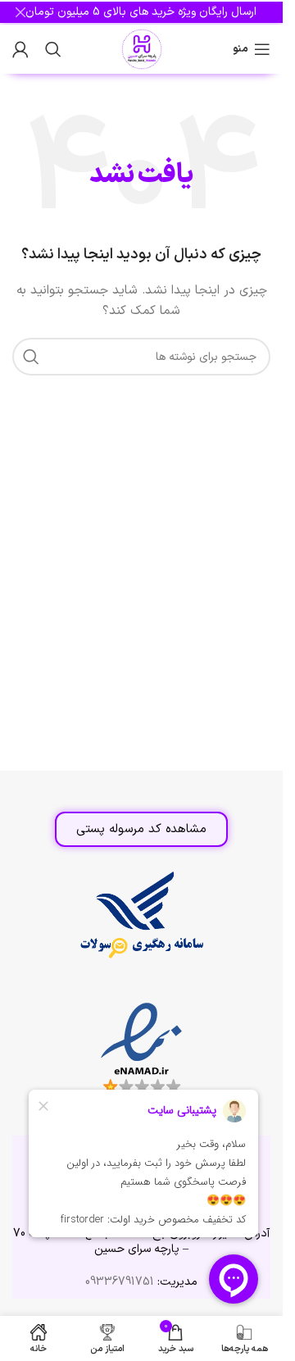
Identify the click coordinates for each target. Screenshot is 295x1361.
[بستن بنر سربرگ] (20, 12)
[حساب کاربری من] (20, 49)
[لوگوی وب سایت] (141, 48)
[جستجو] (53, 49)
